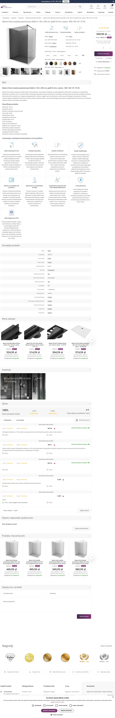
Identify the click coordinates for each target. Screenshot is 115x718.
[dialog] (57, 706)
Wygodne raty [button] (36, 672)
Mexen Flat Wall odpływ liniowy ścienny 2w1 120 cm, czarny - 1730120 (11, 345)
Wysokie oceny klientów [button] (82, 672)
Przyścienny (53, 46)
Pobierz (50, 297)
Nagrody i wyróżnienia (72, 692)
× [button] (113, 697)
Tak (49, 274)
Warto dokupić (8, 319)
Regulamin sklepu (49, 692)
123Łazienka (5, 18)
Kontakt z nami (27, 692)
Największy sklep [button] (105, 672)
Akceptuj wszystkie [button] (49, 710)
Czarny (54, 43)
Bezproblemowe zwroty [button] (59, 672)
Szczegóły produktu (11, 245)
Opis (4, 82)
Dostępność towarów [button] (13, 672)
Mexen (51, 36)
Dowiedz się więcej (59, 702)
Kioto (70, 36)
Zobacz (66, 1)
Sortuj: (81, 420)
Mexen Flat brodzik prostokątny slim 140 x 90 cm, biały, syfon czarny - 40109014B (80, 345)
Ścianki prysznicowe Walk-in (33, 18)
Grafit (49, 258)
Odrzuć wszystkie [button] (66, 710)
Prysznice (21, 18)
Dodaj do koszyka (103, 54)
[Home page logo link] (9, 6)
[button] (112, 6)
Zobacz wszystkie (106, 646)
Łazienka (13, 18)
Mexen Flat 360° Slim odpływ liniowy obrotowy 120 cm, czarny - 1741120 (34, 345)
